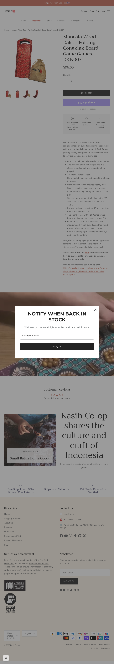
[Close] (95, 309)
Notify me (57, 346)
